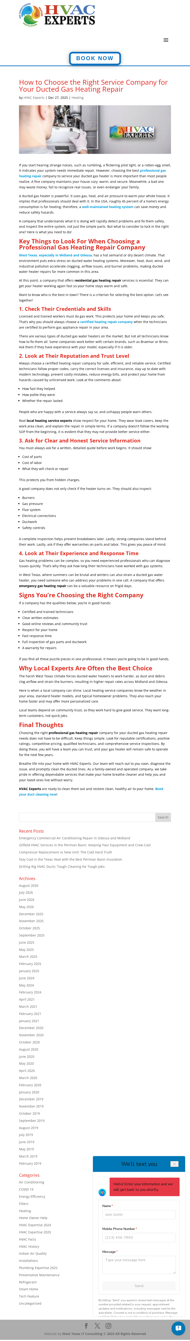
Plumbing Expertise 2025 (38, 1268)
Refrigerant (28, 1282)
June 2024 (26, 978)
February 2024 (30, 992)
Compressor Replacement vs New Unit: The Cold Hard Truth (65, 852)
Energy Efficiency (32, 1196)
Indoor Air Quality (33, 1253)
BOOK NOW (95, 58)
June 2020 (26, 1056)
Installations (28, 1260)
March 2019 (28, 1156)
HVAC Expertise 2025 (35, 1232)
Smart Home (28, 1289)
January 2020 (29, 1092)
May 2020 (26, 1063)
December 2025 (31, 914)
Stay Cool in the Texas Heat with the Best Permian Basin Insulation (70, 859)
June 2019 (26, 1142)
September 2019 (31, 1120)
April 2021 (27, 999)
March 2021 (28, 1006)
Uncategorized (30, 1303)
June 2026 (26, 899)
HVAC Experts (34, 97)
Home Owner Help (33, 1218)
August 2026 (28, 885)
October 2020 (29, 1042)
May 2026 (26, 907)
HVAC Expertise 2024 (35, 1225)
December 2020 (31, 1028)
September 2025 (31, 935)
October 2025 (29, 928)
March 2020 (28, 1078)
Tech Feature (29, 1296)
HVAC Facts (27, 1239)
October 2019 (29, 1113)
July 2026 (26, 892)
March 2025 (28, 956)
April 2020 (27, 1070)
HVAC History (29, 1246)
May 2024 (26, 985)
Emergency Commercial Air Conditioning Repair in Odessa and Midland (74, 838)
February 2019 (30, 1163)
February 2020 (30, 1085)
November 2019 (31, 1106)
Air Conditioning (31, 1182)
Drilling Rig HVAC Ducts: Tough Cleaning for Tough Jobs (62, 866)
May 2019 (26, 1149)
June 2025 (26, 942)
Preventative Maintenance (39, 1275)
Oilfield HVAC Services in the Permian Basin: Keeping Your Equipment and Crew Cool (85, 845)
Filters (23, 1203)
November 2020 (31, 1035)
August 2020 (28, 1049)
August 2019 (28, 1128)
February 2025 (30, 963)
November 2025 (31, 921)
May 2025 (26, 949)
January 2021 (29, 1021)
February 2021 (30, 1013)
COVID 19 (26, 1189)
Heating (78, 97)
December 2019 (31, 1099)
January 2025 (29, 971)
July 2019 (26, 1135)
